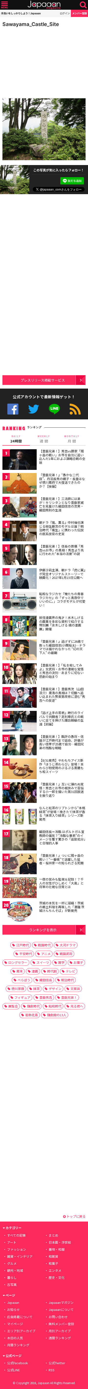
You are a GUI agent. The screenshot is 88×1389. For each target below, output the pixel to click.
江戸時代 (22, 945)
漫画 (35, 971)
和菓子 (53, 1263)
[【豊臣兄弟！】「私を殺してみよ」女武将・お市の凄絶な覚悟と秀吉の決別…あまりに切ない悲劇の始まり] (19, 674)
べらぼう (24, 980)
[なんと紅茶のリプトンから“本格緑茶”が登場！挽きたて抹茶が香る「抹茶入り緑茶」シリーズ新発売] (19, 817)
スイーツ (42, 962)
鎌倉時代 (33, 1006)
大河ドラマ (68, 945)
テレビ (70, 971)
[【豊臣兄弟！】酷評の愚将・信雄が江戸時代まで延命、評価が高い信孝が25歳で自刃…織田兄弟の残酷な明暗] (19, 746)
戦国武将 (66, 953)
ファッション (16, 1249)
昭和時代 (55, 1006)
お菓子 (78, 962)
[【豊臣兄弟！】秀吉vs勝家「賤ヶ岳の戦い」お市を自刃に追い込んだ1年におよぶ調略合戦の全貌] (19, 460)
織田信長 (45, 980)
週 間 (44, 439)
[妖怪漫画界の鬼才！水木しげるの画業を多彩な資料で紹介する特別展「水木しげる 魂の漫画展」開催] (19, 627)
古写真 (12, 1284)
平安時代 (25, 953)
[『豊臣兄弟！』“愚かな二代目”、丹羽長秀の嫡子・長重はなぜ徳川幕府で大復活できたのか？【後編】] (19, 484)
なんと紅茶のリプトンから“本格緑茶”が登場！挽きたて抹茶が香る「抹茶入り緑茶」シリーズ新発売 (62, 814)
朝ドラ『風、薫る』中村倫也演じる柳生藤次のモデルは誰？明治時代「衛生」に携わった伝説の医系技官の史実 (61, 528)
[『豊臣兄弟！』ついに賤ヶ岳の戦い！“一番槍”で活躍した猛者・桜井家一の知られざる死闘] (19, 865)
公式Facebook (12, 409)
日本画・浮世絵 (60, 1242)
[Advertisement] (36, 61)
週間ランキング (60, 1338)
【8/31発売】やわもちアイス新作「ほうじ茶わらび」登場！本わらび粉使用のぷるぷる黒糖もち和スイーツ (61, 766)
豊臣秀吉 (45, 997)
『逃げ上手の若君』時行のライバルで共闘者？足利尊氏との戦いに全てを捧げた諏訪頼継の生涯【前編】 (61, 718)
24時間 (16, 439)
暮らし (12, 1277)
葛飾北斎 (31, 1015)
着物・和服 (57, 1249)
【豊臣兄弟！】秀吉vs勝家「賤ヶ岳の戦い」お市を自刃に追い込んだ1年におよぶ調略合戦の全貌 (62, 457)
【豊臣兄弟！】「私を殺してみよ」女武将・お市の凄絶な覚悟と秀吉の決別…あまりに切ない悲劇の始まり (61, 671)
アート (11, 1242)
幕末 (19, 971)
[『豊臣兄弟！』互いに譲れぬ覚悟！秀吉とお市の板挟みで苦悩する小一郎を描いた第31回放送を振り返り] (19, 793)
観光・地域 (15, 1270)
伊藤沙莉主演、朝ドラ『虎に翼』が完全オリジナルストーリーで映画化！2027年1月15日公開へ (62, 574)
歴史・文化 (57, 1277)
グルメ (12, 1263)
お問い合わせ (58, 1316)
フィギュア (22, 997)
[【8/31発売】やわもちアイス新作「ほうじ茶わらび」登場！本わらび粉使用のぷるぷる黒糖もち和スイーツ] (19, 769)
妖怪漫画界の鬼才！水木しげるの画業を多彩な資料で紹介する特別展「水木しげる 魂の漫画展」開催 (61, 623)
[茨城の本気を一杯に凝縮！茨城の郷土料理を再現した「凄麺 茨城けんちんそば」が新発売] (19, 912)
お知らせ (13, 1309)
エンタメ (55, 1270)
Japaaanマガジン (61, 1302)
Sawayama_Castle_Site (30, 24)
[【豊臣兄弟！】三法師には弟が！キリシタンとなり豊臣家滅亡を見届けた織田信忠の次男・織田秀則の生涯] (19, 508)
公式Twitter (33, 409)
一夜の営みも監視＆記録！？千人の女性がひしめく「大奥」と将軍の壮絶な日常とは (61, 883)
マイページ (15, 1324)
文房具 (75, 988)
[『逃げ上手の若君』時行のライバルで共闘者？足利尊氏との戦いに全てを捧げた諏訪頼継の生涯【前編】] (19, 722)
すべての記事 (16, 1235)
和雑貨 (53, 1256)
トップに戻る (76, 1216)
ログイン (65, 13)
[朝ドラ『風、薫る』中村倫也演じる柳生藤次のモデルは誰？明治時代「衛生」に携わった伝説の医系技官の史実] (19, 532)
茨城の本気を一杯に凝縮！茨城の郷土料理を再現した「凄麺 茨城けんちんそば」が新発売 (61, 907)
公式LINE (54, 409)
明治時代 (67, 980)
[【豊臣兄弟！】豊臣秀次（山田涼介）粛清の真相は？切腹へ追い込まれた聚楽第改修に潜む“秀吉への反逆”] (19, 698)
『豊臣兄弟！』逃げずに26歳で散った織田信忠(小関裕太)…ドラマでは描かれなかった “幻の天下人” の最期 (62, 647)
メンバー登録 (79, 13)
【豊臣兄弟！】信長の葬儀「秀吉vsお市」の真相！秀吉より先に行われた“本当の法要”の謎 (61, 550)
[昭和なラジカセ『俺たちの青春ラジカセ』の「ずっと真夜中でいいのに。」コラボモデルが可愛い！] (19, 603)
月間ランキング (18, 1345)
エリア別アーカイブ (21, 1331)
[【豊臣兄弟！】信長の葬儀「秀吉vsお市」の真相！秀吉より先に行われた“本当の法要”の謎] (19, 555)
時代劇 (52, 971)
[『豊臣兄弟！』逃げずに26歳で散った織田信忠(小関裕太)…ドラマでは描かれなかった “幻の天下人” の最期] (19, 651)
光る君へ (76, 1006)
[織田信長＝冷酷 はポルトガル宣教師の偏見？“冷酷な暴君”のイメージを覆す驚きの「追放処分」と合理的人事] (19, 841)
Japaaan (44, 5)
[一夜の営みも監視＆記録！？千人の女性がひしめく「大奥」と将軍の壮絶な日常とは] (19, 888)
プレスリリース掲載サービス (43, 380)
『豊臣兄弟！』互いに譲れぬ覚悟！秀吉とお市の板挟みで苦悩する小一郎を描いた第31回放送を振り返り (61, 790)
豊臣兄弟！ (69, 997)
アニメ (46, 953)
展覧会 (13, 1006)
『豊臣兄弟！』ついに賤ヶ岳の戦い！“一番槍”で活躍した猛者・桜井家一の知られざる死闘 (61, 859)
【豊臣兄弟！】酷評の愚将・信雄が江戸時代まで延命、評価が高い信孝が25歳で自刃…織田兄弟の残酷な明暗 (61, 742)
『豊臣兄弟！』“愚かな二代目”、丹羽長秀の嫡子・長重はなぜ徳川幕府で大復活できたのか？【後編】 (62, 481)
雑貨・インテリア (20, 1256)
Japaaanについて (61, 1309)
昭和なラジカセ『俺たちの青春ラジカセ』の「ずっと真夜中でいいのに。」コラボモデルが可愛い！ (62, 599)
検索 (83, 4)
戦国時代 (44, 945)
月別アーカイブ (60, 1331)
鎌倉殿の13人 (56, 1015)
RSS (75, 409)
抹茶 (36, 988)
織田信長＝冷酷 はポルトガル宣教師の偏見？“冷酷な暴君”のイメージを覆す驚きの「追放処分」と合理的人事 (62, 837)
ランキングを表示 (42, 929)
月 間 (71, 439)
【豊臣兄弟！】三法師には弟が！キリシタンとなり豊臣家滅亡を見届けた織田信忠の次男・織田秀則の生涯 (61, 504)
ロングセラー (17, 962)
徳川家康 (17, 988)
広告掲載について (20, 1316)
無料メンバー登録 (61, 1324)
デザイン (55, 988)
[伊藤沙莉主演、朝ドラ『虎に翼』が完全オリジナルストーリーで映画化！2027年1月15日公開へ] (19, 579)
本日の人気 (15, 1338)
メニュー (4, 4)
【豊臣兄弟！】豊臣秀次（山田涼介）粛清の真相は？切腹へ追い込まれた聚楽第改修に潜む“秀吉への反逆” (62, 695)
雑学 (61, 962)
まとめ (53, 1235)
